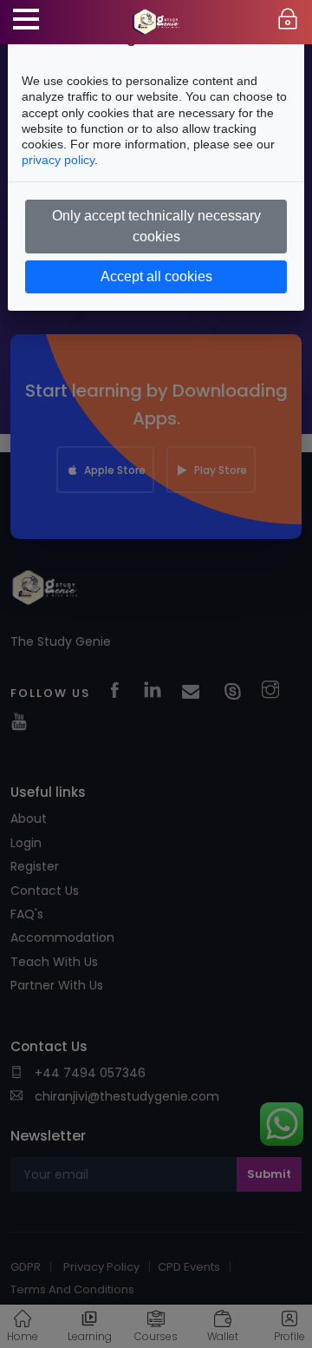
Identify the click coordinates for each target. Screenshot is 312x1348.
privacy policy (58, 160)
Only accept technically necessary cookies (156, 226)
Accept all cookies (156, 276)
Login (288, 19)
